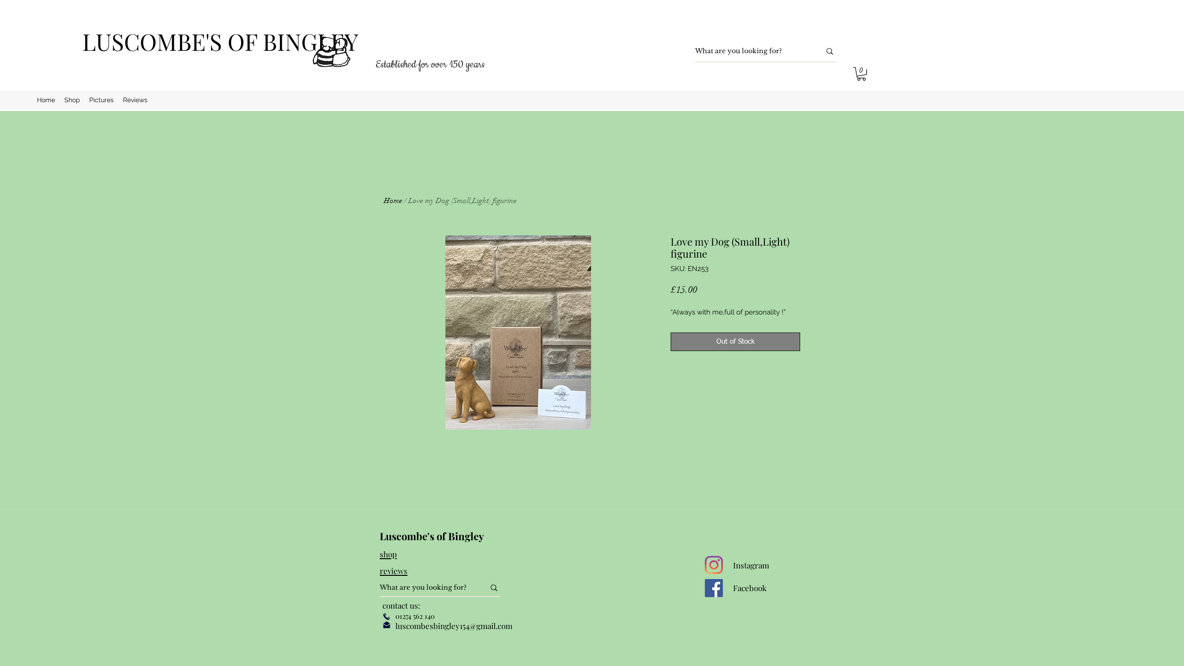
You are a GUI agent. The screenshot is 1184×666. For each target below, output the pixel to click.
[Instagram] (714, 565)
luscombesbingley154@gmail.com (453, 626)
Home (393, 200)
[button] (861, 73)
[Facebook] (714, 588)
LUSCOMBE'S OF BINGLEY (220, 41)
